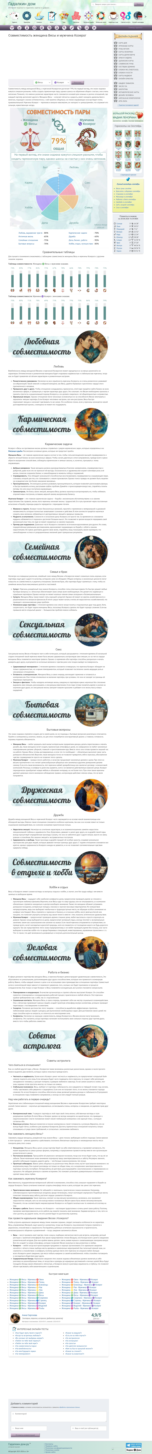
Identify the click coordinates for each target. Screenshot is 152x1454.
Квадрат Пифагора (126, 83)
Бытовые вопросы (26, 243)
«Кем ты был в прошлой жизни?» (79, 1348)
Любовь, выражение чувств (30, 233)
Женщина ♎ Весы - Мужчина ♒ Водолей (28, 1306)
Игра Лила (123, 101)
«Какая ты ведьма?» (73, 1333)
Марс (118, 234)
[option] (14, 18)
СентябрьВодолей (128, 170)
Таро (63, 22)
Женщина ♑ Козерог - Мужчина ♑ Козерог (81, 1303)
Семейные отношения (28, 240)
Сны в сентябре (122, 207)
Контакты (49, 1444)
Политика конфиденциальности (58, 1448)
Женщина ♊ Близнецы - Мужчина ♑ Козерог (82, 1285)
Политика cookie (52, 1450)
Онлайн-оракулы (126, 79)
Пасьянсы (76, 22)
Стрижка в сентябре (124, 194)
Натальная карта (101, 22)
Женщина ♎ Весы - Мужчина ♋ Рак (26, 1287)
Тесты (51, 22)
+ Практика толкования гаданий (128, 105)
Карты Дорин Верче (127, 55)
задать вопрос (96, 1321)
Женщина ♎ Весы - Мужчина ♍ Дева (27, 1293)
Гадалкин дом (22, 3)
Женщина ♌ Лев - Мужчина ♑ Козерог (79, 1290)
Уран (118, 243)
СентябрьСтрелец (137, 159)
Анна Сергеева (29, 1315)
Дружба (72, 236)
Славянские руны (126, 64)
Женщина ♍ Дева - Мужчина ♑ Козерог (80, 1293)
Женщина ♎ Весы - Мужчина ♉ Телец (27, 1282)
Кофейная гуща (113, 22)
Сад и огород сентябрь (125, 205)
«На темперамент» (22, 1354)
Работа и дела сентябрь (126, 199)
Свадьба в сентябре (124, 202)
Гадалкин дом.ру (18, 1444)
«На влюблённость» (23, 1348)
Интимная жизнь (26, 236)
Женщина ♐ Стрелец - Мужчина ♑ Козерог (81, 1300)
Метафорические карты (129, 92)
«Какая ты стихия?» (73, 1351)
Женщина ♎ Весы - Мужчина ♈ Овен (27, 1280)
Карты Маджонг (125, 76)
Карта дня (123, 43)
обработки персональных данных (69, 1407)
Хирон (118, 251)
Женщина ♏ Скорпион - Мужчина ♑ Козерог (82, 1298)
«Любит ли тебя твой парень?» (27, 1340)
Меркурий (120, 229)
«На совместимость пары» (26, 1346)
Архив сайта (50, 1452)
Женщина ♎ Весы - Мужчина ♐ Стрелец (28, 1300)
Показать (77, 82)
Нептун (119, 245)
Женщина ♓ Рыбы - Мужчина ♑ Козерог (80, 1308)
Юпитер (119, 237)
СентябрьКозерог (118, 170)
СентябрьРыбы (137, 170)
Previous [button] (6, 15)
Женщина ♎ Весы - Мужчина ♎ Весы (27, 1295)
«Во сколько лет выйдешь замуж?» (29, 1338)
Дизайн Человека (126, 95)
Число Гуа (123, 86)
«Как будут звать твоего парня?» (28, 1333)
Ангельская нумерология (129, 98)
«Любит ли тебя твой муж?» (26, 1343)
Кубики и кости (126, 73)
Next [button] (145, 15)
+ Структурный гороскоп (128, 175)
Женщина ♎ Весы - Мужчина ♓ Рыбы (27, 1308)
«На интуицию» (71, 1340)
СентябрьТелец (128, 138)
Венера (119, 232)
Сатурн (119, 240)
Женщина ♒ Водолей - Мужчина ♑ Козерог (81, 1306)
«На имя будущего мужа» (25, 1351)
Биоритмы (123, 89)
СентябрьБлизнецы (138, 138)
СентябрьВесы (118, 159)
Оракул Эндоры (125, 58)
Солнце (119, 223)
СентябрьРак (118, 149)
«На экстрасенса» (72, 1338)
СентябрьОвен (118, 138)
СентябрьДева (137, 149)
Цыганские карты (126, 61)
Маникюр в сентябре (124, 196)
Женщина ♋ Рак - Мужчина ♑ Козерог (79, 1287)
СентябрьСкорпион (128, 159)
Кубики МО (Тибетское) (128, 70)
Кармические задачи (78, 233)
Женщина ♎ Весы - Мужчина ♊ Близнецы (29, 1285)
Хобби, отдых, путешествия (81, 243)
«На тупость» (70, 1343)
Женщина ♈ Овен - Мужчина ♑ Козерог (80, 1280)
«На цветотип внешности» (76, 1346)
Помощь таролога (135, 28)
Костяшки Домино (127, 67)
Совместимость (125, 22)
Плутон (119, 248)
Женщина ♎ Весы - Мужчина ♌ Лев (26, 1290)
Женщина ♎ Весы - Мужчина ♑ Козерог (28, 1303)
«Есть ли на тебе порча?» (75, 1335)
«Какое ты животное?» (74, 1354)
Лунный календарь (138, 22)
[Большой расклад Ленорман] (128, 116)
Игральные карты (126, 46)
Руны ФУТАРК (124, 49)
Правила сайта (51, 1446)
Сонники (39, 22)
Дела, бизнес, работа (78, 240)
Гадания (14, 22)
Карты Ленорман (126, 52)
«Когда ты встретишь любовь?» (28, 1335)
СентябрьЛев (128, 149)
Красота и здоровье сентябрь (128, 191)
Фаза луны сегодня (123, 188)
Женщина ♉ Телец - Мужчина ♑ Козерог (80, 1282)
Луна (118, 226)
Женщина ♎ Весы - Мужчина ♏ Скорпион (29, 1298)
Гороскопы (27, 22)
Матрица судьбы (88, 22)
